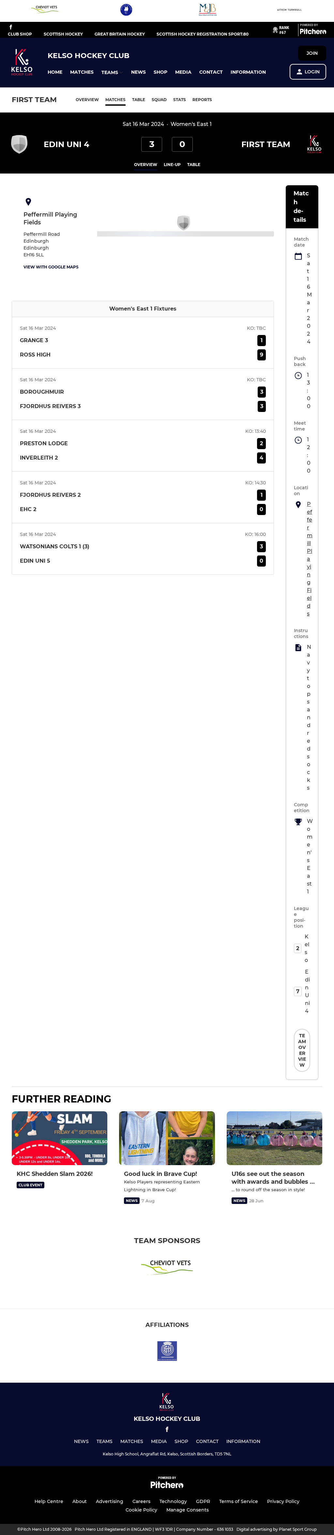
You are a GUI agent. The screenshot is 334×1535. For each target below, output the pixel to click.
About (79, 1501)
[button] (55, 72)
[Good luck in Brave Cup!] (167, 1138)
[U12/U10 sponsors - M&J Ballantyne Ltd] (207, 11)
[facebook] (11, 27)
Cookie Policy (141, 1510)
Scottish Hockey (63, 34)
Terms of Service (238, 1501)
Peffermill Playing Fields (309, 559)
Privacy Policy (283, 1501)
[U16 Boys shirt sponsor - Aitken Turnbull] (289, 11)
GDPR (203, 1501)
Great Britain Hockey (120, 34)
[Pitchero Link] (313, 33)
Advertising (109, 1501)
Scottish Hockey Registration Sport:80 (203, 34)
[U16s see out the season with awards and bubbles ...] (274, 1138)
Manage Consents (187, 1510)
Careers (141, 1501)
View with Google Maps (51, 267)
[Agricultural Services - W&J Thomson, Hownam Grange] (126, 11)
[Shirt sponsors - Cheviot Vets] (44, 11)
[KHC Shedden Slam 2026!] (59, 1138)
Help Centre (49, 1501)
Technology (173, 1501)
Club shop (20, 34)
